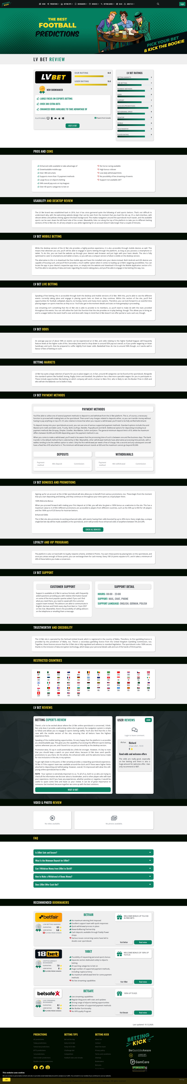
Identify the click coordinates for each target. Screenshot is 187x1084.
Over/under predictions (42, 1058)
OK (6, 1079)
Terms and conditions (103, 1054)
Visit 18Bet (123, 982)
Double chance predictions (43, 1061)
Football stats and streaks (73, 1058)
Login (182, 4)
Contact (98, 1043)
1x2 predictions (39, 1054)
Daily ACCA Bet (69, 1043)
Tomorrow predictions (41, 1047)
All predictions (38, 1039)
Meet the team (100, 1047)
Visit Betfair (124, 942)
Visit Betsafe (124, 1012)
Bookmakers (99, 1061)
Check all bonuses (93, 529)
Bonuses (98, 1065)
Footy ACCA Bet (69, 1047)
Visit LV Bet (72, 125)
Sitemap (98, 1058)
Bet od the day (69, 1039)
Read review (143, 942)
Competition (68, 1054)
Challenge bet (69, 1050)
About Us (98, 1039)
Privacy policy (100, 1050)
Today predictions (39, 1043)
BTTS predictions (39, 1050)
